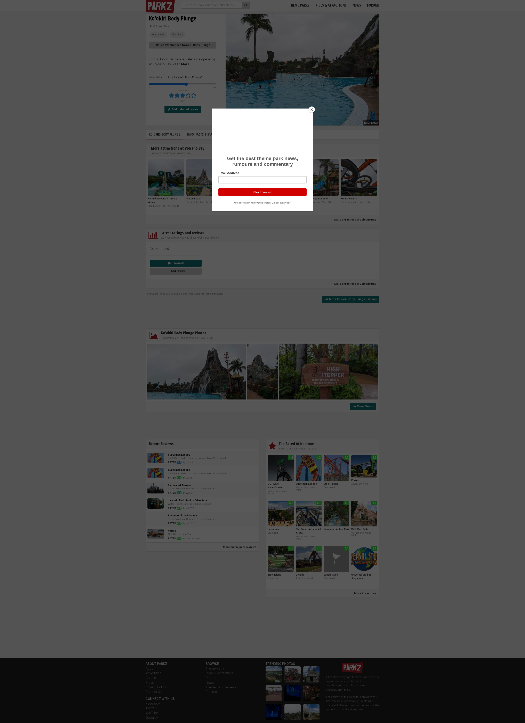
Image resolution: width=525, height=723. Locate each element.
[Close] (312, 109)
